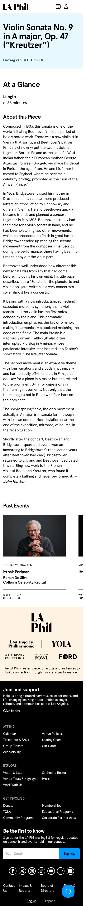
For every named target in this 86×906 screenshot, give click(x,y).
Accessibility (12, 752)
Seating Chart (51, 740)
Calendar (9, 734)
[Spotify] (60, 871)
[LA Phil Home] (15, 6)
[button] (76, 6)
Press (45, 779)
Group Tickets (13, 746)
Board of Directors (47, 888)
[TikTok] (41, 871)
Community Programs (18, 818)
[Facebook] (12, 871)
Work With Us (12, 785)
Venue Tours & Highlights (20, 779)
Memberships (51, 806)
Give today (11, 711)
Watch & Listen (13, 773)
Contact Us (9, 888)
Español (50, 901)
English (32, 901)
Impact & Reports (25, 888)
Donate (8, 806)
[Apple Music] (70, 871)
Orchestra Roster (54, 773)
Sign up (69, 854)
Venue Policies (52, 734)
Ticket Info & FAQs (16, 740)
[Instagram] (32, 871)
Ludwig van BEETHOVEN (23, 60)
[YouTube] (51, 871)
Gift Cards (49, 746)
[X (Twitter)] (22, 871)
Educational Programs (57, 812)
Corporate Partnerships (59, 818)
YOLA (7, 812)
